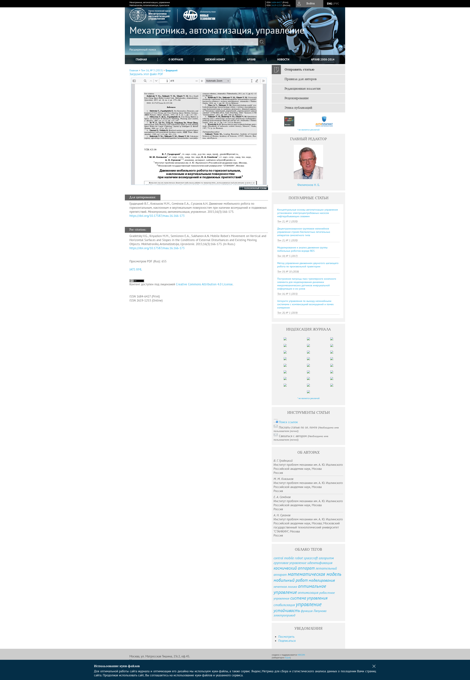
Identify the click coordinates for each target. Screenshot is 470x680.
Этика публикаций (298, 108)
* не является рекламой (308, 129)
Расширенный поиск (142, 49)
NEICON (301, 654)
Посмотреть (286, 637)
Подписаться (287, 641)
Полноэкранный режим (250, 188)
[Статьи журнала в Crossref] (289, 121)
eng (329, 3)
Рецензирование (297, 98)
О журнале (176, 59)
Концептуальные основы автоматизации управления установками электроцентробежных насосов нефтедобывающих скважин (307, 213)
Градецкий (172, 70)
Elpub (287, 657)
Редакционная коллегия (303, 88)
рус (336, 3)
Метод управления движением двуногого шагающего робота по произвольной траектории (308, 264)
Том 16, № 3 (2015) (152, 70)
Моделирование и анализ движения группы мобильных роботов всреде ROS (302, 249)
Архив (251, 59)
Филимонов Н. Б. (308, 185)
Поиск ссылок (288, 422)
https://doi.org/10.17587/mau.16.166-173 (157, 216)
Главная (141, 59)
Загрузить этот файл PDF (146, 74)
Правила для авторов (301, 79)
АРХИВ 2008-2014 (323, 59)
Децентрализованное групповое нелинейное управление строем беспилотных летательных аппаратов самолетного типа (303, 232)
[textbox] (194, 42)
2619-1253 (276, 5)
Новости (283, 59)
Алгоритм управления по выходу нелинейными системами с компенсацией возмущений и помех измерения (305, 304)
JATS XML (135, 269)
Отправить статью (299, 69)
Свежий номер (215, 59)
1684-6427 (276, 2)
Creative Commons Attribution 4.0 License (204, 284)
